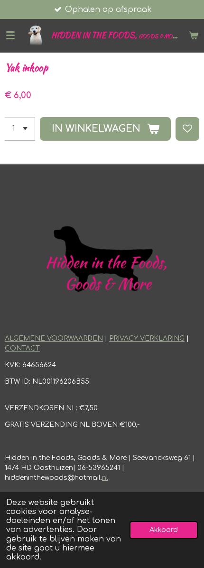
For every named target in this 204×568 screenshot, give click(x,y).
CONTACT (22, 348)
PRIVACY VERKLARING (147, 338)
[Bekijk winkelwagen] (193, 35)
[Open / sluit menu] (10, 35)
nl (105, 477)
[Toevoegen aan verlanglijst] (187, 129)
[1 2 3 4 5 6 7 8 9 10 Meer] (20, 129)
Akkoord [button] (163, 529)
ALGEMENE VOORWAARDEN (54, 338)
